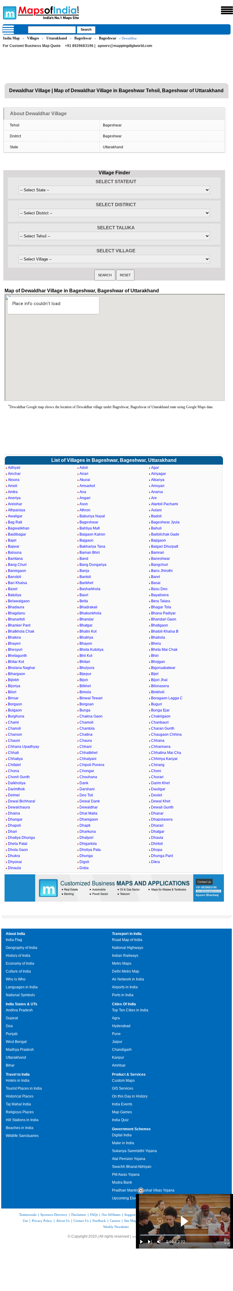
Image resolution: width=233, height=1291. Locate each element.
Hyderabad (121, 1026)
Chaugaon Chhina (166, 734)
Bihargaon (16, 674)
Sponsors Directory (53, 1214)
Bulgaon (15, 710)
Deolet (156, 795)
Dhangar (15, 819)
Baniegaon (17, 571)
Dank (83, 783)
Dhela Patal (17, 844)
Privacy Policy (42, 1220)
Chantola (87, 728)
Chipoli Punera (91, 765)
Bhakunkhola (90, 613)
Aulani (156, 510)
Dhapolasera (162, 819)
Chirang (157, 765)
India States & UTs (21, 1004)
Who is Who (15, 979)
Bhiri (155, 656)
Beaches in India (19, 1128)
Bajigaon (158, 540)
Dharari (157, 825)
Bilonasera (160, 686)
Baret (155, 577)
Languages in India (22, 987)
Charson (15, 734)
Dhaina (14, 813)
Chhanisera (161, 747)
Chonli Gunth (19, 777)
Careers (115, 1220)
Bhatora (14, 637)
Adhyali (14, 468)
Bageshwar (83, 38)
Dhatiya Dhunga (21, 837)
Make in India (123, 1143)
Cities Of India (124, 1004)
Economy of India (20, 963)
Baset (12, 589)
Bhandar (86, 619)
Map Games (122, 1112)
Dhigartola (88, 844)
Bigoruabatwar (163, 668)
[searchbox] (52, 29)
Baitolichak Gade (165, 534)
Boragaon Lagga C (167, 698)
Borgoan (86, 704)
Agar (155, 468)
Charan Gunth (162, 728)
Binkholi (157, 692)
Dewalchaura (19, 807)
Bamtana (15, 558)
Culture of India (18, 971)
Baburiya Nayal (92, 516)
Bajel (12, 540)
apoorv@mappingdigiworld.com (125, 46)
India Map (11, 38)
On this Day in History (129, 1096)
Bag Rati (15, 522)
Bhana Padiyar (163, 613)
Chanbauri (160, 722)
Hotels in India (17, 1080)
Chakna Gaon (91, 716)
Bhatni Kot (87, 631)
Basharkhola (89, 589)
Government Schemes (131, 1129)
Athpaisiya (16, 510)
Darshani (87, 789)
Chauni (14, 740)
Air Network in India (128, 979)
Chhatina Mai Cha (166, 753)
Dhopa (156, 850)
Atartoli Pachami (164, 504)
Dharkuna (87, 831)
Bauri (83, 595)
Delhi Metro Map (125, 971)
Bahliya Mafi (89, 528)
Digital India (122, 1135)
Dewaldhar (88, 807)
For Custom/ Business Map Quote (32, 46)
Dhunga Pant (162, 856)
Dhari (12, 831)
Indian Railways (125, 955)
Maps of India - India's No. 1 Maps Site (8, 12)
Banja (84, 571)
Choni (156, 771)
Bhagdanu (16, 613)
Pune (116, 1034)
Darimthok (16, 789)
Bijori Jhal (159, 680)
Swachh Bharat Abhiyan (131, 1167)
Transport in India (127, 934)
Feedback (99, 1220)
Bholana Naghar (21, 668)
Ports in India (122, 995)
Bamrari (157, 552)
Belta (83, 601)
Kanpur (118, 1057)
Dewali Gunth (162, 807)
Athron (84, 510)
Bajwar (13, 546)
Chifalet (14, 765)
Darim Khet (160, 783)
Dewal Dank (89, 801)
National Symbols (20, 995)
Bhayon (85, 643)
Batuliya (14, 595)
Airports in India (125, 987)
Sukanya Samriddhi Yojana (134, 1151)
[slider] (184, 1235)
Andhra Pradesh (19, 1010)
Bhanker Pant (19, 625)
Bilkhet (85, 686)
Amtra (13, 492)
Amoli (12, 486)
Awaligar (15, 516)
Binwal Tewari (91, 698)
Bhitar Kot (16, 662)
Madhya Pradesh (20, 1049)
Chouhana (88, 777)
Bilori (12, 692)
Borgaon (15, 704)
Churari (157, 777)
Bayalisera (160, 595)
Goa (9, 1026)
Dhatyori (86, 837)
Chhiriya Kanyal (164, 759)
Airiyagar (158, 474)
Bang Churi (17, 565)
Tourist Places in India (24, 1088)
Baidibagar (17, 534)
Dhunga (86, 856)
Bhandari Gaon (163, 619)
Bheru (156, 643)
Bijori (83, 680)
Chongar (86, 771)
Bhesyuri (15, 649)
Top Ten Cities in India (130, 1010)
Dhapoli (14, 825)
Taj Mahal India (18, 1104)
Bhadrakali (88, 607)
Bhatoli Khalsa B (164, 631)
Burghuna (16, 716)
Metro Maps (121, 963)
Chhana (157, 740)
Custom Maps (123, 1080)
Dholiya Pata (90, 850)
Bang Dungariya (92, 565)
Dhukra (14, 856)
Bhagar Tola (161, 607)
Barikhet (86, 583)
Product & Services (129, 1074)
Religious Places (20, 1112)
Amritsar (119, 1065)
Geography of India (21, 948)
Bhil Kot (85, 656)
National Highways (127, 948)
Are (154, 498)
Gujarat (12, 1018)
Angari (84, 498)
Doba (84, 868)
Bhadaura (16, 607)
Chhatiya (15, 759)
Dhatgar (157, 831)
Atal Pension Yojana (128, 1159)
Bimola (85, 692)
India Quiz (120, 1120)
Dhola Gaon (18, 850)
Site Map (130, 1220)
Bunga (84, 710)
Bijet (154, 674)
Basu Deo (159, 589)
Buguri (156, 704)
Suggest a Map (134, 1214)
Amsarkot (87, 486)
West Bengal (16, 1042)
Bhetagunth (17, 656)
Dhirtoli (157, 844)
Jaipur (117, 1042)
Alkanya (157, 480)
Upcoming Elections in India (135, 1198)
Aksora (13, 480)
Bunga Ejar (160, 710)
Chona (13, 771)
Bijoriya (14, 686)
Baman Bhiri (89, 552)
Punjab (12, 1034)
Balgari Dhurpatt (164, 546)
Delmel (14, 795)
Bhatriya (86, 637)
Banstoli (14, 577)
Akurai (84, 480)
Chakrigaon (161, 716)
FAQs (94, 1214)
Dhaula (157, 837)
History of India (18, 955)
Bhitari (84, 662)
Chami (13, 722)
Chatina (86, 734)
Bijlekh (13, 680)
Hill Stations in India (22, 1120)
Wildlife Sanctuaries (22, 1136)
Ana (82, 492)
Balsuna (15, 552)
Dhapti (84, 825)
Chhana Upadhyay (23, 747)
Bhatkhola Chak (21, 631)
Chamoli (86, 722)
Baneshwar (160, 558)
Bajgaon (86, 540)
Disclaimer (78, 1214)
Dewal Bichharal (21, 801)
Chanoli (14, 728)
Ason (83, 504)
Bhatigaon (159, 625)
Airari (83, 474)
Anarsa (157, 492)
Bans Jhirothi (162, 571)
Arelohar (15, 504)
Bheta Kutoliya (91, 649)
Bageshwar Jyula (165, 522)
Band (83, 558)
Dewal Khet (160, 801)
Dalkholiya (16, 783)
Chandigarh (122, 1049)
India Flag (14, 940)
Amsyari (157, 486)
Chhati (13, 753)
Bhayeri (14, 643)
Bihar (10, 1065)
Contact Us (81, 1220)
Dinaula (14, 868)
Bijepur (85, 674)
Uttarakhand (56, 38)
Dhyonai (15, 862)
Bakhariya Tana (92, 546)
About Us (62, 1220)
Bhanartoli (16, 619)
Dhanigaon (88, 819)
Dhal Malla (88, 813)
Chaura (85, 740)
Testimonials (27, 1214)
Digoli (84, 862)
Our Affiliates (111, 1214)
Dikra (155, 862)
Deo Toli (86, 795)
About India (15, 934)
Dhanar (157, 813)
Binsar (13, 698)
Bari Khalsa (17, 583)
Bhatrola (158, 637)
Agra (116, 1018)
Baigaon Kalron (92, 534)
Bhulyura (86, 668)
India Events (122, 1104)
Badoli (156, 516)
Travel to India (18, 1074)
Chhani (85, 747)
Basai (155, 583)
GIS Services (122, 1088)
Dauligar (158, 789)
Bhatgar (86, 625)
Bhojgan (158, 662)
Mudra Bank (122, 1182)
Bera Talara (160, 601)
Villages (33, 38)
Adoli (83, 468)
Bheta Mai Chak (164, 649)
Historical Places (19, 1096)
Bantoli (85, 577)
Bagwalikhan (18, 528)
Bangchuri (159, 565)
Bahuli (156, 528)
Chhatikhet (88, 753)
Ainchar (14, 474)
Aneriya (14, 498)
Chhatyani (87, 759)
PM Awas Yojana (126, 1174)
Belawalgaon (19, 601)
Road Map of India (127, 940)
